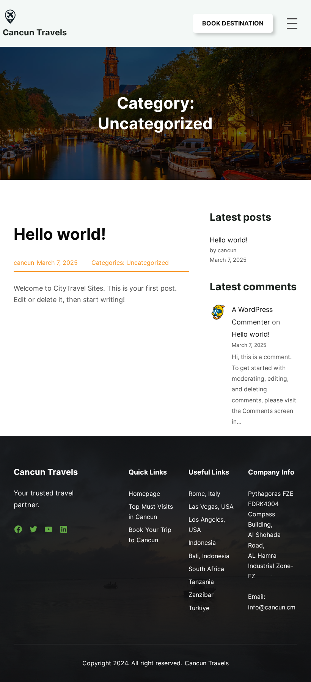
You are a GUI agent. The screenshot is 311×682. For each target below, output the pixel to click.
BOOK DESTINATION (233, 23)
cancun (24, 262)
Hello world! (60, 234)
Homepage (144, 493)
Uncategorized (147, 262)
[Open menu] (292, 23)
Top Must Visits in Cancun (151, 512)
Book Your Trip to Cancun (150, 535)
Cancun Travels (35, 32)
